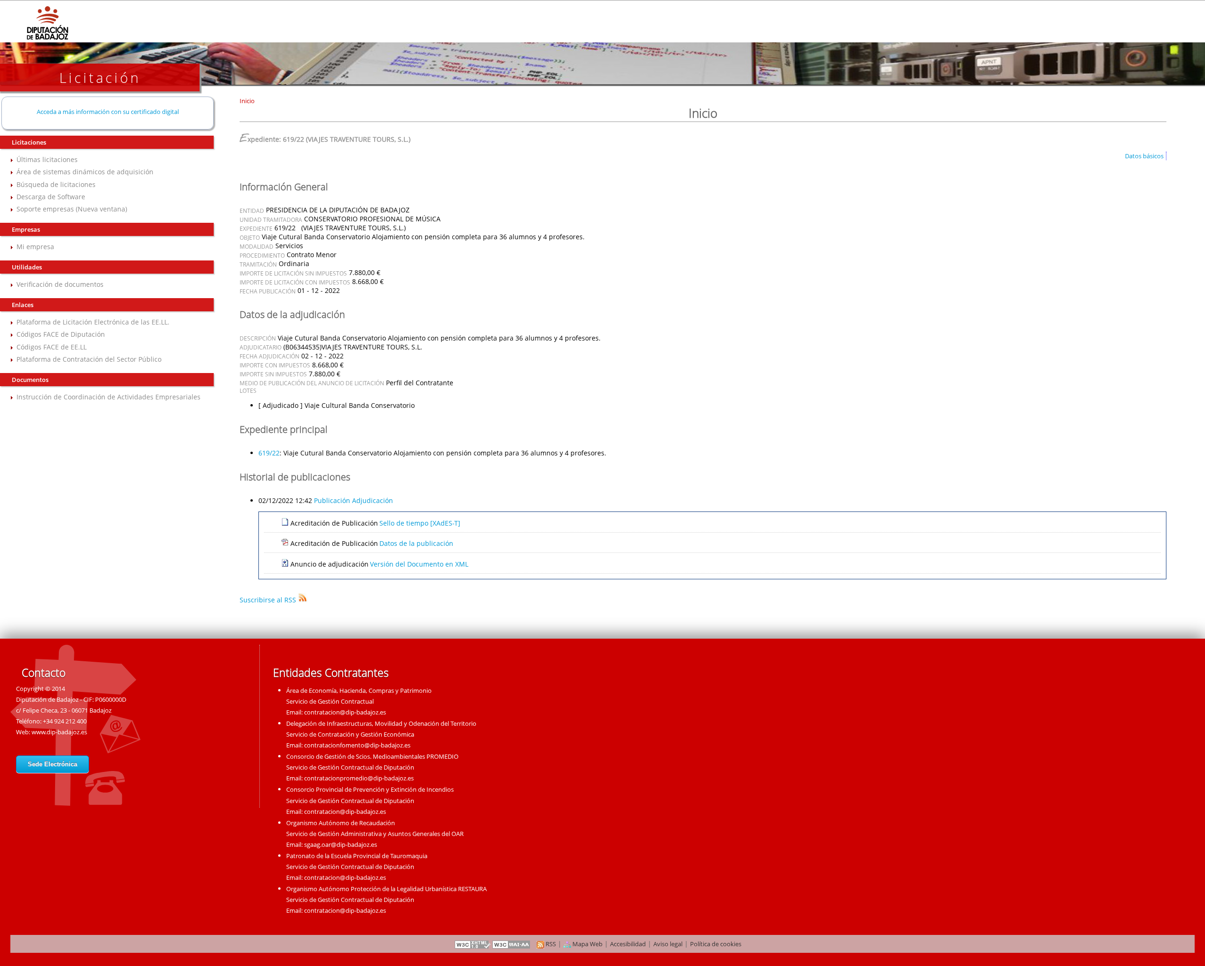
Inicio (247, 101)
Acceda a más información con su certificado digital (108, 111)
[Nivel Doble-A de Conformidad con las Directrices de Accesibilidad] (511, 944)
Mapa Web (586, 944)
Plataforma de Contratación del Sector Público (88, 359)
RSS (550, 944)
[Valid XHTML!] (472, 944)
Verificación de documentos (60, 284)
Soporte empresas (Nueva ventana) (71, 208)
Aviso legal (668, 944)
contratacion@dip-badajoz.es (345, 712)
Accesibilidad (628, 944)
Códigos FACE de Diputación (60, 334)
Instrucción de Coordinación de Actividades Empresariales (108, 396)
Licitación (100, 77)
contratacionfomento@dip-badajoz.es (357, 745)
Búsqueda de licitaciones (56, 184)
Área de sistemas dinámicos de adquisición (84, 171)
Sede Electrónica (52, 764)
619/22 (269, 452)
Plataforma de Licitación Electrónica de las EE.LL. (92, 321)
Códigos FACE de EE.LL (51, 346)
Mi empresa (35, 246)
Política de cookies (715, 944)
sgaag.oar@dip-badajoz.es (340, 844)
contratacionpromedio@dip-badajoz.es (359, 778)
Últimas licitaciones (47, 159)
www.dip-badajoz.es (59, 732)
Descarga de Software (50, 196)
